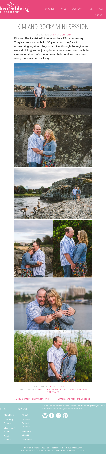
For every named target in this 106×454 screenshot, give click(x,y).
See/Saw (78, 448)
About (25, 415)
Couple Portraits (61, 387)
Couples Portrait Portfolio (26, 423)
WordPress (72, 450)
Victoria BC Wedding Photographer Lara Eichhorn (14, 7)
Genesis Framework (56, 450)
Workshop (27, 439)
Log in (82, 450)
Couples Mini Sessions (49, 389)
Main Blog (9, 415)
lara (41, 450)
